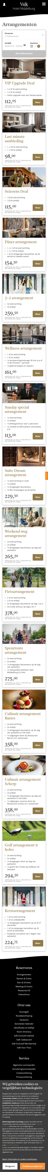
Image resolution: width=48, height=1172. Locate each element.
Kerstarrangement (20, 911)
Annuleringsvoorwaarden (24, 1069)
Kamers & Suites (24, 978)
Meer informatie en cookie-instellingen (19, 1159)
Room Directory (24, 1031)
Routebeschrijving (24, 1015)
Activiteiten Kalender (24, 1023)
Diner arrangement (21, 242)
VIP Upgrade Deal (20, 83)
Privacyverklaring (24, 1077)
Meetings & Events (24, 986)
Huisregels (24, 1011)
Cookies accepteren (32, 1166)
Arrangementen (24, 974)
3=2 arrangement (19, 298)
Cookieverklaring (12, 1145)
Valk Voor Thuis (24, 1047)
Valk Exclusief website (24, 1035)
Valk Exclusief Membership (24, 1043)
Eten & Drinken (24, 982)
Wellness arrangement (23, 348)
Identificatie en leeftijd (24, 1027)
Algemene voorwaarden (24, 1065)
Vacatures (24, 1019)
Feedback (47, 476)
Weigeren (10, 1166)
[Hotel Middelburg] (24, 6)
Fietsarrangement (20, 592)
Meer (38, 102)
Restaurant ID (24, 990)
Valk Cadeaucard (24, 1039)
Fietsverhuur (24, 994)
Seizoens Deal (16, 192)
